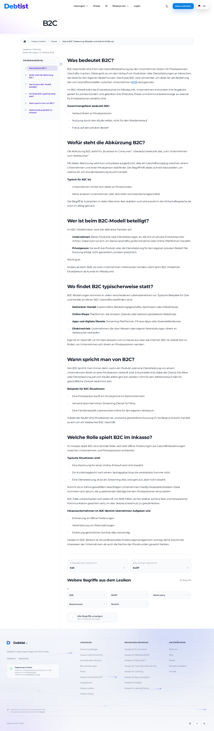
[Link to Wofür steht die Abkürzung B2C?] (147, 143)
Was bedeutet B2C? (38, 68)
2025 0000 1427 (31, 672)
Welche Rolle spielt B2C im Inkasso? (40, 111)
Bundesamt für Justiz (33, 674)
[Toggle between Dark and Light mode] (167, 6)
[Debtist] (16, 6)
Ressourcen (119, 6)
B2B (134, 82)
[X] (204, 723)
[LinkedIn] (190, 723)
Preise (96, 6)
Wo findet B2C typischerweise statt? (42, 95)
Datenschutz (23, 658)
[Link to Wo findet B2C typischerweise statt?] (155, 287)
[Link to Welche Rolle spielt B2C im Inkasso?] (154, 437)
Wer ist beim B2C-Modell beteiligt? (40, 85)
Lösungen (80, 6)
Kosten (42, 712)
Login (137, 6)
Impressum (11, 658)
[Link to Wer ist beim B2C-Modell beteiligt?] (151, 221)
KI (106, 6)
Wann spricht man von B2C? (42, 103)
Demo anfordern (183, 6)
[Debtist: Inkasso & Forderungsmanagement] (24, 41)
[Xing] (197, 723)
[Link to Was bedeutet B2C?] (116, 60)
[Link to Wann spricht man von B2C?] (137, 360)
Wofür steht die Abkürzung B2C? (41, 76)
